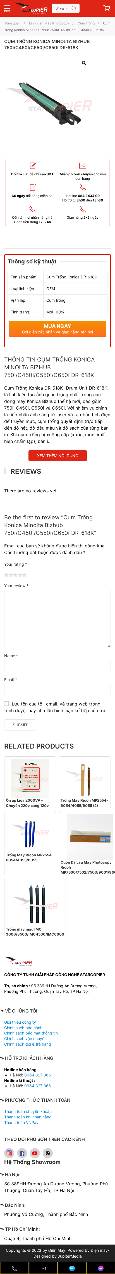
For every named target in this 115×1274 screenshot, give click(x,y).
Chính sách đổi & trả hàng (27, 1044)
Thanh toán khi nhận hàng (28, 1117)
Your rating (15, 564)
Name (11, 655)
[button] (7, 8)
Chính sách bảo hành (23, 1027)
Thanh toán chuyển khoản (28, 1111)
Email (10, 679)
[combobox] (66, 8)
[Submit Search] (74, 8)
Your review (16, 585)
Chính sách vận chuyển (25, 1038)
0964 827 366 (37, 1075)
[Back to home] (30, 8)
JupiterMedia (70, 1256)
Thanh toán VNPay (21, 1122)
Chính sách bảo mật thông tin (31, 1033)
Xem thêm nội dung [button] (57, 455)
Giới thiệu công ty (20, 1022)
